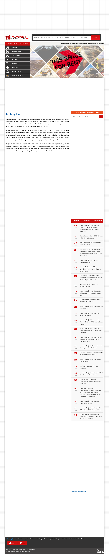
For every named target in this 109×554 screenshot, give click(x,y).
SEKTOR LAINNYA (16, 71)
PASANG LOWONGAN (17, 75)
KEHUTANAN (15, 67)
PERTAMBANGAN (16, 51)
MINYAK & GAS (16, 55)
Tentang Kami (14, 114)
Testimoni (72, 539)
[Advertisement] (54, 18)
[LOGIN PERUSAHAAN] (12, 543)
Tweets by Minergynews (78, 492)
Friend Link (81, 539)
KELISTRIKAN (15, 59)
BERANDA (14, 47)
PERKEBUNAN (15, 63)
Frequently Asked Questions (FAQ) (49, 539)
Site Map (64, 539)
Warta (20, 539)
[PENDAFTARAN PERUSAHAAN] (22, 543)
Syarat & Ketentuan (30, 539)
